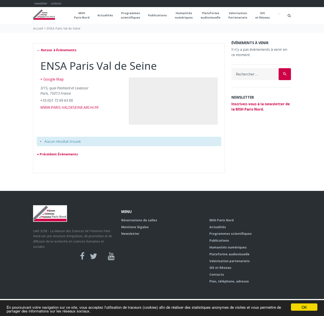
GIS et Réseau (262, 15)
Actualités (105, 15)
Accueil (38, 28)
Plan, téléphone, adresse (229, 281)
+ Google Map (52, 79)
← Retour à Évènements (56, 50)
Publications (157, 15)
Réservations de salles (139, 220)
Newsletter (130, 233)
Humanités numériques (184, 15)
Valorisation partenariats (229, 261)
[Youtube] (111, 256)
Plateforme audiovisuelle (229, 254)
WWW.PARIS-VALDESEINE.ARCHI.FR (69, 107)
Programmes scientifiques (130, 15)
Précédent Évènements (57, 154)
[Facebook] (82, 256)
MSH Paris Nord (81, 15)
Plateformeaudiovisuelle (210, 15)
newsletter (40, 3)
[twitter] (93, 256)
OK (304, 307)
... (279, 13)
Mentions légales (135, 227)
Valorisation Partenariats (237, 15)
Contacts (216, 274)
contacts (56, 3)
